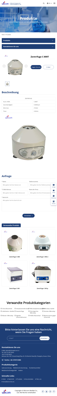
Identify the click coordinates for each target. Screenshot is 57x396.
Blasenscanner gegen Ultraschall (50, 316)
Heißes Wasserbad (35, 315)
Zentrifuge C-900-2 (42, 257)
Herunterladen (29, 379)
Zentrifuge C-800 (14, 257)
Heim (3, 34)
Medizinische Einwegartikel (9, 370)
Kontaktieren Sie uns (8, 382)
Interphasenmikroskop (22, 308)
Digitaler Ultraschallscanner (21, 316)
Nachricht (11, 379)
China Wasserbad (7, 308)
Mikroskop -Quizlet (49, 308)
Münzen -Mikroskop (7, 315)
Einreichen (27, 216)
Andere (20, 370)
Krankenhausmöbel (34, 368)
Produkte (19, 379)
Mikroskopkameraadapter (36, 308)
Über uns (38, 379)
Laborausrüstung (6, 368)
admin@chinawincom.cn (12, 350)
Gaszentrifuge (20, 311)
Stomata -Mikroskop (49, 311)
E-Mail (48, 67)
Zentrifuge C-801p (42, 288)
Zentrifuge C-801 (14, 288)
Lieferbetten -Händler (8, 311)
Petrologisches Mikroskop (34, 312)
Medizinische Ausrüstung (20, 368)
